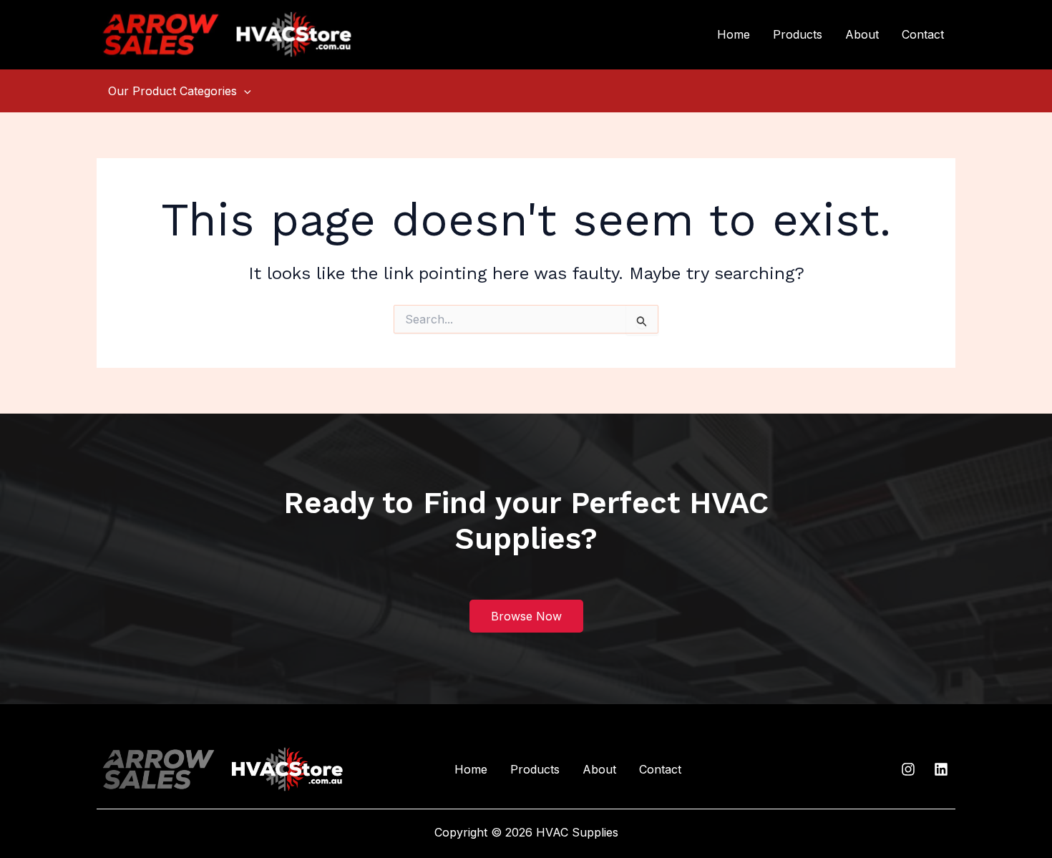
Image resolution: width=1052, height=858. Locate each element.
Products (797, 34)
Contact (923, 34)
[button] (244, 90)
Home (733, 34)
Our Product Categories (172, 91)
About (862, 34)
